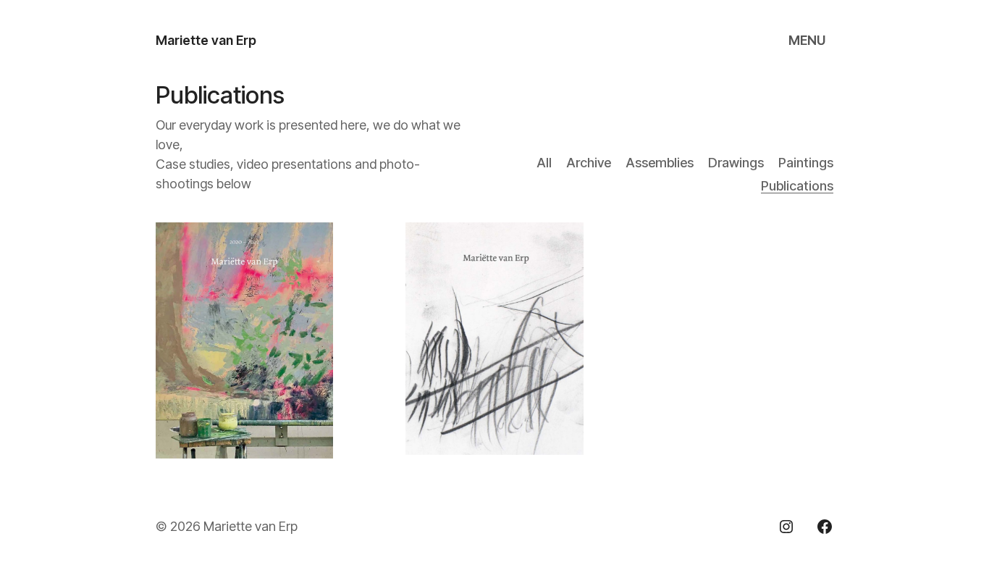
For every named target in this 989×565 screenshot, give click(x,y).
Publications (797, 185)
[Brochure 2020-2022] (244, 340)
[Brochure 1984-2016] (494, 338)
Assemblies (660, 162)
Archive (588, 162)
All (544, 162)
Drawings (736, 162)
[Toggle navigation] (809, 40)
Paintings (805, 162)
